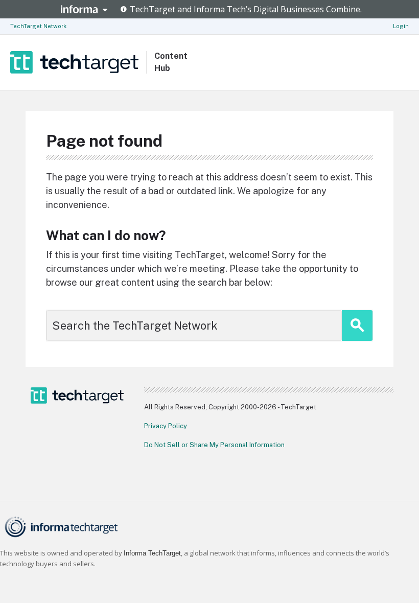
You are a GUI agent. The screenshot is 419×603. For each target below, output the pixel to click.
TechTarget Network (38, 26)
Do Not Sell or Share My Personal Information (214, 445)
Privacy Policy (165, 426)
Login (401, 26)
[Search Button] (357, 325)
